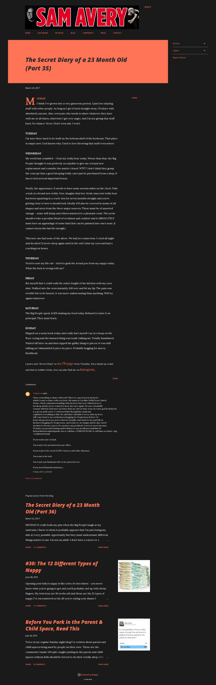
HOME (27, 33)
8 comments (39, 664)
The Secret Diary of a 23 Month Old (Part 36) (63, 508)
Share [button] (134, 98)
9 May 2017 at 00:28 (42, 472)
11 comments (39, 547)
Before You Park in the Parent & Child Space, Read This (64, 625)
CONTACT (117, 33)
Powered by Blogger (89, 675)
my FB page (65, 364)
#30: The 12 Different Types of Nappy (62, 566)
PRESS (103, 33)
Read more (103, 547)
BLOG (73, 33)
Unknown (37, 393)
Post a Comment (34, 478)
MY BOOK (59, 33)
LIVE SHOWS (43, 33)
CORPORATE (88, 33)
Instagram (87, 370)
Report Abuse (179, 57)
